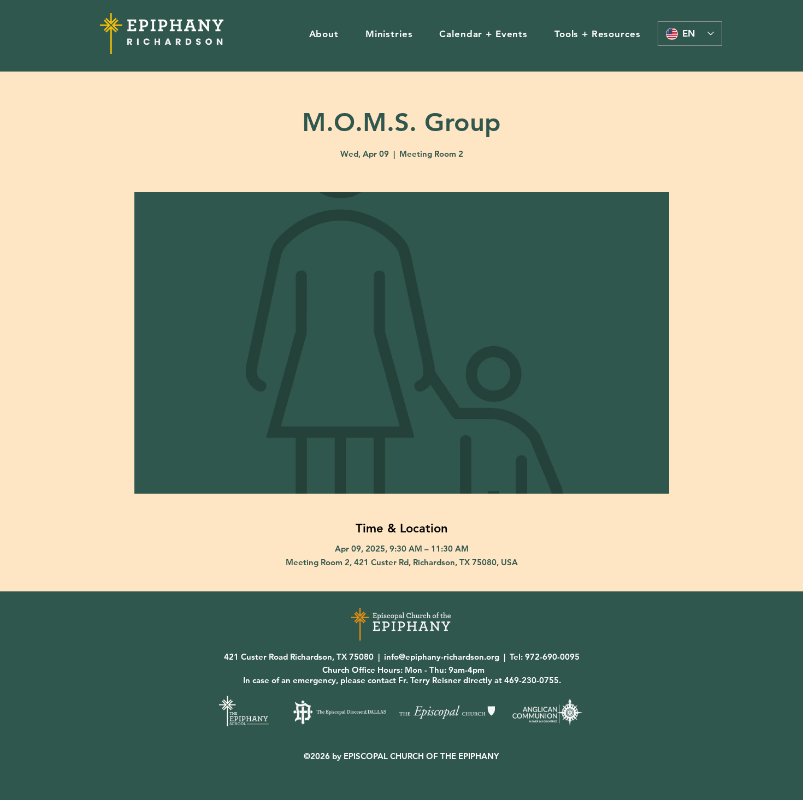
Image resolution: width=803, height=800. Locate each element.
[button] (324, 34)
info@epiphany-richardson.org (441, 656)
